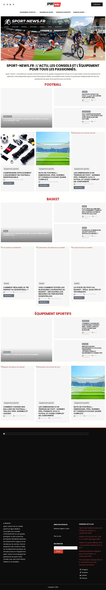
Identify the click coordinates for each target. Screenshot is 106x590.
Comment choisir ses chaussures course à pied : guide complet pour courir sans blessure (90, 327)
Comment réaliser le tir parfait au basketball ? (16, 288)
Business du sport (46, 12)
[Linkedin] (10, 4)
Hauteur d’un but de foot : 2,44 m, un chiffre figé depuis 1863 (91, 95)
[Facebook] (7, 4)
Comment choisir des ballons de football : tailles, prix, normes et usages (15, 410)
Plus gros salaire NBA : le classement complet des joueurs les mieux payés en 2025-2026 (92, 211)
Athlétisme (7, 352)
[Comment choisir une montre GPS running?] (26, 339)
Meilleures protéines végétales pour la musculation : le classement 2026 (90, 553)
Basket (6, 231)
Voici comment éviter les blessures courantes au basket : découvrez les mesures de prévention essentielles (52, 291)
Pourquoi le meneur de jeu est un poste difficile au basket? (91, 231)
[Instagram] (4, 4)
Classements (7, 116)
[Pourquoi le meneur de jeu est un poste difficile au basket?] (67, 233)
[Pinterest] (13, 4)
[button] (97, 4)
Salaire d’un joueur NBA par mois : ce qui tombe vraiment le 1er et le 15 (26, 234)
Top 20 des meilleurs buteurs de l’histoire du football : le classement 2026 (26, 119)
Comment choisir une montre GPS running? (21, 354)
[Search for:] (65, 548)
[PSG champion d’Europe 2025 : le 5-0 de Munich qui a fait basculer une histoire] (67, 118)
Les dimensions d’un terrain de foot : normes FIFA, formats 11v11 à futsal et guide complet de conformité (52, 411)
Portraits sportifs (63, 12)
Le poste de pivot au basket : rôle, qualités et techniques (87, 289)
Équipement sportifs (27, 12)
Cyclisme (85, 344)
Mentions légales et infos (61, 528)
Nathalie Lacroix (7, 123)
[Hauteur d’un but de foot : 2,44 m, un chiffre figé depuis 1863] (67, 97)
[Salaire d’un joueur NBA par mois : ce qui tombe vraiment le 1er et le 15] (26, 222)
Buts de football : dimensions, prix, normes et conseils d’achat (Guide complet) (87, 410)
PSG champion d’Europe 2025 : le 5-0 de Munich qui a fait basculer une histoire (92, 116)
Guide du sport (78, 12)
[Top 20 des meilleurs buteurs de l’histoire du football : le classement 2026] (26, 108)
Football (84, 92)
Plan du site (57, 536)
